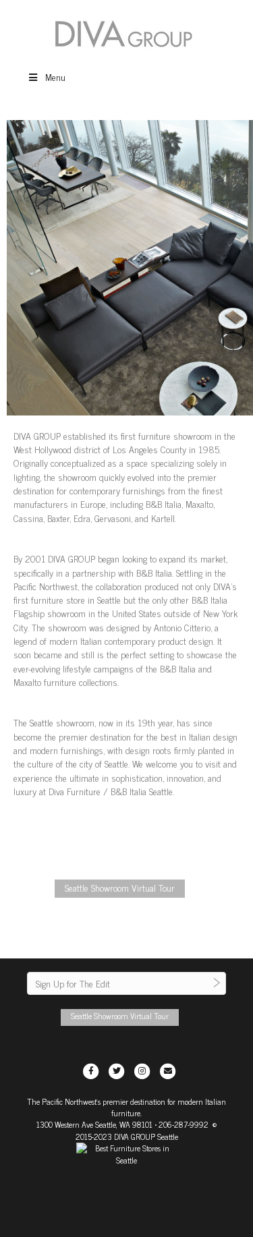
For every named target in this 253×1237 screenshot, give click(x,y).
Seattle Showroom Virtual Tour (120, 887)
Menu (55, 76)
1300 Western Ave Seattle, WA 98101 (94, 1124)
